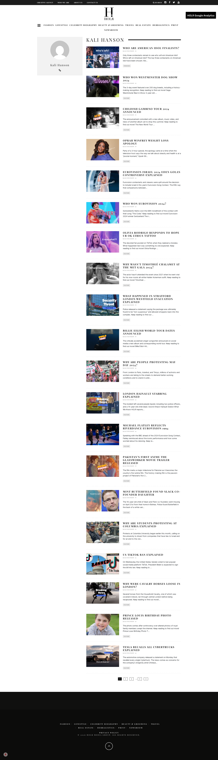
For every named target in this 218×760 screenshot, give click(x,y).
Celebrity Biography (83, 25)
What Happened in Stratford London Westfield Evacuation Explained (148, 299)
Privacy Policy (109, 733)
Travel (129, 25)
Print (174, 25)
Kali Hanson (128, 51)
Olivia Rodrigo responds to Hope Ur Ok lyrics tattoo (151, 234)
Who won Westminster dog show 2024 (150, 78)
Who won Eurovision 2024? (144, 203)
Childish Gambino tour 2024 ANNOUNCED (146, 110)
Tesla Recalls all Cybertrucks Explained (148, 648)
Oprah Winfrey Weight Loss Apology (146, 142)
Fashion (49, 25)
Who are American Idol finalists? (151, 48)
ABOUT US (78, 3)
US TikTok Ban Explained (143, 554)
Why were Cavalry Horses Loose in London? (151, 585)
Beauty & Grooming (111, 25)
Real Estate (143, 25)
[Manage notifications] (6, 754)
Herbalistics (161, 25)
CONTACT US (92, 3)
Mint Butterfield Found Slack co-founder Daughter (151, 493)
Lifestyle (62, 25)
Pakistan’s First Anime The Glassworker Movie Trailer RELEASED (146, 460)
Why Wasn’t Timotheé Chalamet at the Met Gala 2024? (151, 266)
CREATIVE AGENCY (45, 3)
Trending (127, 66)
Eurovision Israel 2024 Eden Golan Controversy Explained (151, 173)
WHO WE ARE (63, 3)
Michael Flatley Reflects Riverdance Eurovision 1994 (146, 427)
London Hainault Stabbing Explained (145, 395)
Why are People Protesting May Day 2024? (149, 363)
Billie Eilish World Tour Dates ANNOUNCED (149, 332)
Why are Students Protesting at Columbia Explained (150, 524)
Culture (126, 98)
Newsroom (111, 30)
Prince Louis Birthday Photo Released (147, 617)
